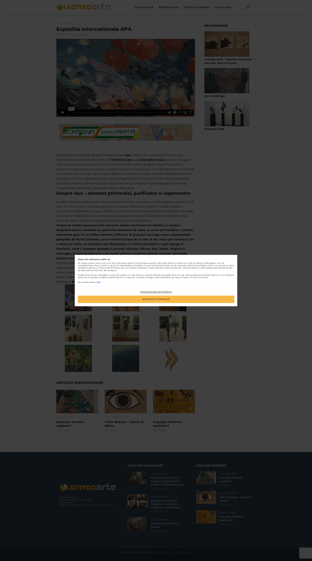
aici (98, 282)
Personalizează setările (156, 292)
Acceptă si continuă (156, 299)
